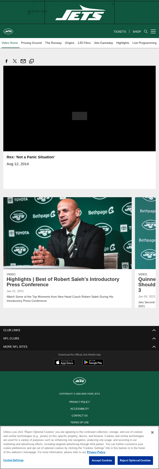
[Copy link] (31, 62)
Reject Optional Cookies (135, 460)
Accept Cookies (102, 460)
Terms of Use (79, 421)
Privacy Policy (79, 401)
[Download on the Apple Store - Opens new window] (64, 362)
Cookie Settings (13, 460)
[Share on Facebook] (6, 63)
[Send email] (23, 63)
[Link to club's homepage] (8, 29)
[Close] (152, 432)
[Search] (145, 31)
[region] (79, 447)
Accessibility (79, 408)
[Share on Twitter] (15, 63)
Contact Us (79, 415)
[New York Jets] (79, 381)
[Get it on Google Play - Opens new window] (93, 364)
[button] (79, 116)
